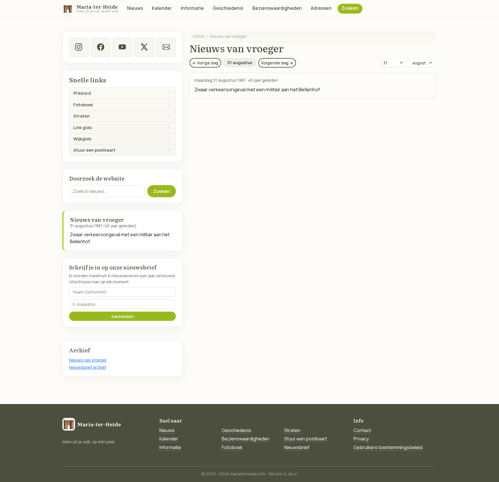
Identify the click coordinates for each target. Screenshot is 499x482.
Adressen (321, 8)
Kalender (162, 8)
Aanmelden (122, 316)
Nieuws (135, 8)
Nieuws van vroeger (88, 360)
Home (198, 36)
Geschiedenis (228, 8)
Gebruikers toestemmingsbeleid (387, 447)
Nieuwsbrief (297, 447)
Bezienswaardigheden (277, 8)
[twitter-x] (144, 47)
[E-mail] (166, 47)
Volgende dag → (277, 63)
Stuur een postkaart (305, 439)
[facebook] (100, 47)
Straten (292, 430)
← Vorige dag (205, 63)
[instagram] (79, 47)
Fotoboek (232, 447)
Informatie (192, 8)
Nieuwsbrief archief (87, 367)
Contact (362, 430)
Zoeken (350, 8)
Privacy (361, 439)
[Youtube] (122, 47)
